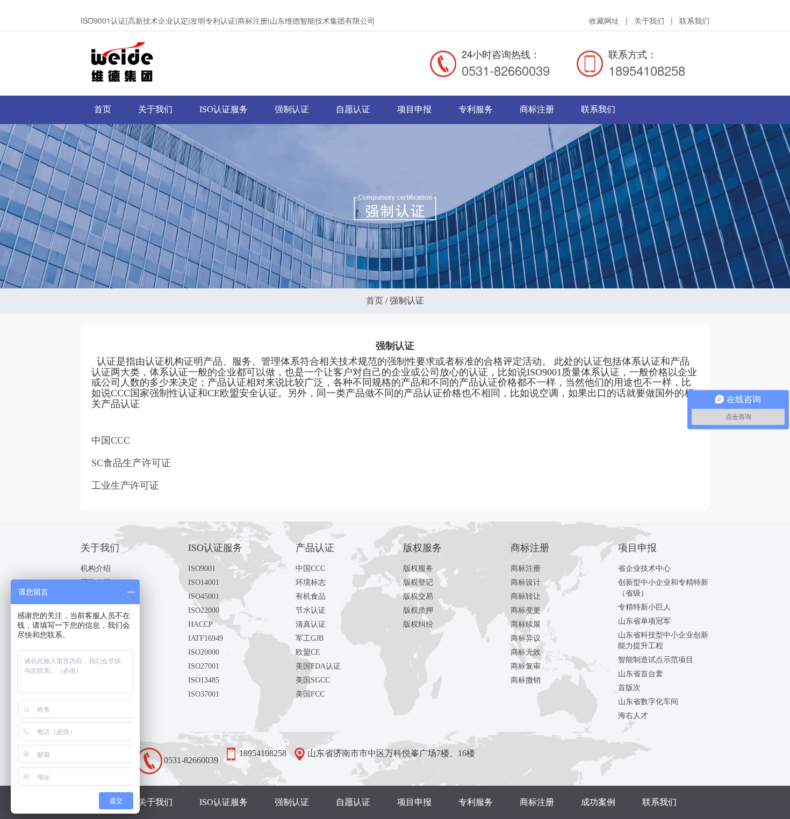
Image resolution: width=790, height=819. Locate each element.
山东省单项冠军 (644, 621)
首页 (102, 109)
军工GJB (310, 638)
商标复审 (526, 666)
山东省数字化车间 (648, 702)
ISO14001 (203, 582)
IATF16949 (205, 638)
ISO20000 (203, 652)
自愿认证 (353, 109)
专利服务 (475, 109)
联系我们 (694, 20)
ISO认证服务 (223, 109)
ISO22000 (203, 610)
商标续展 (526, 624)
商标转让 (526, 596)
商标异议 (526, 638)
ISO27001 (203, 666)
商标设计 (526, 582)
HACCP (200, 624)
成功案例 (598, 802)
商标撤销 (526, 680)
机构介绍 (96, 568)
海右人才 (633, 716)
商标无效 (526, 652)
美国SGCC (313, 680)
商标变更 (526, 610)
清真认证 (311, 624)
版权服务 (418, 568)
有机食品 (311, 596)
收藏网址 (604, 20)
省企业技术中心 (644, 568)
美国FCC (310, 694)
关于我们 (649, 20)
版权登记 (418, 582)
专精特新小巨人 (644, 607)
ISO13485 (203, 680)
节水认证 (311, 610)
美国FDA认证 (318, 666)
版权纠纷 (418, 624)
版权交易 (418, 596)
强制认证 (292, 109)
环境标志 (311, 582)
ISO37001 (203, 694)
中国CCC (310, 568)
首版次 (629, 688)
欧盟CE (308, 652)
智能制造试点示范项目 (655, 660)
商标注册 (537, 109)
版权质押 (418, 610)
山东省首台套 (640, 674)
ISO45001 (203, 596)
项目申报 (414, 109)
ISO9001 (202, 568)
